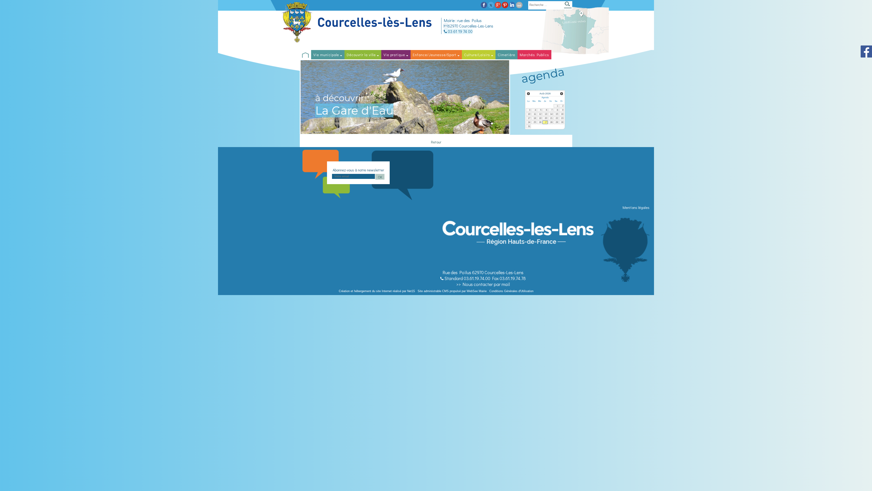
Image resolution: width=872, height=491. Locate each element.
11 (535, 114)
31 (529, 126)
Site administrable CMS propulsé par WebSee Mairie (452, 291)
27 (546, 122)
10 (529, 114)
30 (562, 122)
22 (557, 118)
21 (551, 118)
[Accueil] (357, 22)
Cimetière (506, 54)
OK (380, 177)
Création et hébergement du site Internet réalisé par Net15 (377, 291)
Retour (436, 142)
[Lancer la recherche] (567, 5)
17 (529, 118)
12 (540, 114)
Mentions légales (636, 207)
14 (551, 114)
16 (562, 114)
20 (546, 118)
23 (562, 118)
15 (557, 114)
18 (535, 118)
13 (546, 114)
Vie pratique (394, 54)
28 (551, 122)
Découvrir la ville (361, 54)
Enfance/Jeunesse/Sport (434, 54)
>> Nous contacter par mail (483, 284)
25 (535, 122)
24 (529, 122)
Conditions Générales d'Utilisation (511, 291)
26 (540, 122)
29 (557, 122)
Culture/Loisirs (477, 54)
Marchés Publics (534, 54)
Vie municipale (326, 54)
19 (540, 118)
